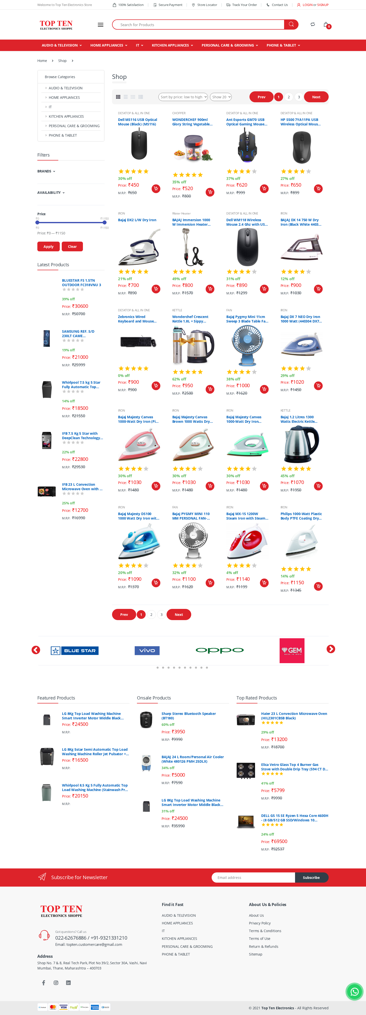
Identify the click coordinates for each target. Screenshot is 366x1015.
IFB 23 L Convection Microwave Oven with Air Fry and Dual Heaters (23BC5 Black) (83, 486)
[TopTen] (56, 25)
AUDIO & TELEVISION (60, 45)
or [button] (321, 4)
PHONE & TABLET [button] (63, 135)
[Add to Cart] (156, 188)
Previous (33, 657)
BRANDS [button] (44, 171)
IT (137, 45)
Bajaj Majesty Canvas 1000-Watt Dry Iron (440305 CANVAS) (243, 419)
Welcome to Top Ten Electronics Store (64, 4)
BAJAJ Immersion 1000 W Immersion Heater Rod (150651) (191, 222)
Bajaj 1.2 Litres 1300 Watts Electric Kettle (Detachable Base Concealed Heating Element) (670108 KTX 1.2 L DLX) (299, 419)
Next (316, 97)
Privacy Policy (260, 923)
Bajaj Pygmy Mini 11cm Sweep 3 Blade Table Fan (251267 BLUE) (247, 319)
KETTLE (177, 310)
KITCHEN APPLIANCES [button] (66, 116)
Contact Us (280, 4)
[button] (304, 4)
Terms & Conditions (265, 930)
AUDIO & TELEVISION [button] (66, 88)
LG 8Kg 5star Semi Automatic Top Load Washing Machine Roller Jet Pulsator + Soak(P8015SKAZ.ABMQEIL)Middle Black (95, 751)
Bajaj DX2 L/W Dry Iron (137, 220)
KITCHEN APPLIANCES (170, 45)
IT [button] (50, 107)
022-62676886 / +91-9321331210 (91, 937)
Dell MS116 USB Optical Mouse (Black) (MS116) (137, 121)
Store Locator (207, 4)
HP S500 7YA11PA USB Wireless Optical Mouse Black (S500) (300, 121)
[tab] (118, 97)
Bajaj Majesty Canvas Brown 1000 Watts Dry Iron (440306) (191, 419)
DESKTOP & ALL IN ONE (134, 113)
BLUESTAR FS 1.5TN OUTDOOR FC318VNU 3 (81, 282)
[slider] (37, 222)
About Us (256, 915)
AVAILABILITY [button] (49, 192)
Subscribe (311, 877)
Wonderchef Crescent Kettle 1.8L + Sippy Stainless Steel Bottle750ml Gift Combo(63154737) (190, 319)
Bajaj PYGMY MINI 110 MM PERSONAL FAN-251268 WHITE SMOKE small (191, 516)
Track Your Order (244, 4)
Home (42, 60)
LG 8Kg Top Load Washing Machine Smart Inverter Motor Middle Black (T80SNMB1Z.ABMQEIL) (91, 715)
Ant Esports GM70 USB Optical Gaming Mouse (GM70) (245, 121)
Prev (261, 97)
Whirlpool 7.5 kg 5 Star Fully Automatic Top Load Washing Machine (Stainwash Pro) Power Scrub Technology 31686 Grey (82, 384)
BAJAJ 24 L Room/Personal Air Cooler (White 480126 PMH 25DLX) (193, 759)
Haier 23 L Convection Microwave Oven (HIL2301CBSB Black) (294, 715)
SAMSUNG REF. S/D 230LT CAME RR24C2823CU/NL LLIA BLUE (81, 333)
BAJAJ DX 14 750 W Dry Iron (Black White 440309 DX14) (302, 222)
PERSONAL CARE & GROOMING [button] (74, 125)
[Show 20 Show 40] (221, 97)
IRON (121, 213)
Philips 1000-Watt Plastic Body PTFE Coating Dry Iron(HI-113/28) (301, 516)
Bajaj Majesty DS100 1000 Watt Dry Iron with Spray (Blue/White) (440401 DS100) (138, 516)
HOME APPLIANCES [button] (64, 97)
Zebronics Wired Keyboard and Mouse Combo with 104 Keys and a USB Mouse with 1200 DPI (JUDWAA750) (137, 319)
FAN (229, 310)
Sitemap (255, 954)
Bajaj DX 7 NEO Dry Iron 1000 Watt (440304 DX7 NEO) (300, 319)
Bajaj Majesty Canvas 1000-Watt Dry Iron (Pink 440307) (139, 419)
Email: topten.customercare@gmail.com (88, 944)
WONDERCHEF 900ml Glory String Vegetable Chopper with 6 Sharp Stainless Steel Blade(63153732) (191, 121)
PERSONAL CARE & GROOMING (228, 45)
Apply (49, 246)
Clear (72, 246)
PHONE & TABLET (281, 45)
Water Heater (181, 213)
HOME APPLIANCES (106, 45)
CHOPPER (178, 113)
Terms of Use (259, 938)
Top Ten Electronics (277, 1008)
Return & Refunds (263, 946)
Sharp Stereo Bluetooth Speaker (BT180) (189, 715)
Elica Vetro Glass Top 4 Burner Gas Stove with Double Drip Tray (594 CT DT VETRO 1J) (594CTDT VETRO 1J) (294, 766)
